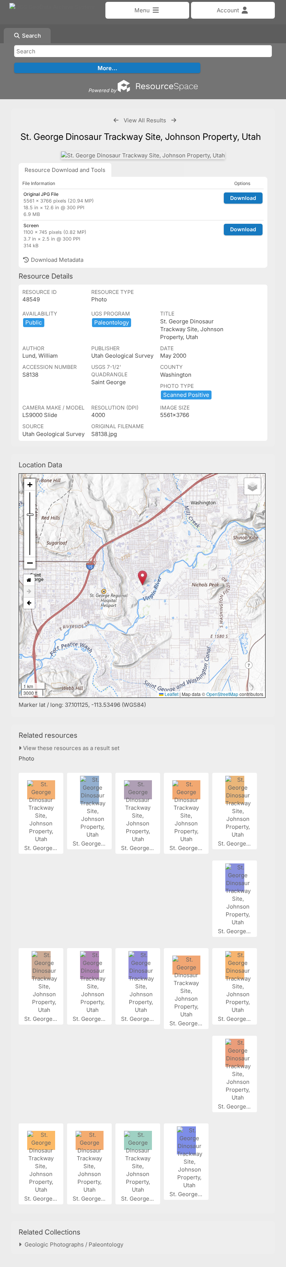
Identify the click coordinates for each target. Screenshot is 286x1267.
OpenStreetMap (222, 694)
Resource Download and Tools (65, 169)
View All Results (145, 120)
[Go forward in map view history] (29, 592)
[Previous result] (116, 120)
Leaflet (170, 694)
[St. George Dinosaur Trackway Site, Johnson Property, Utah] (143, 155)
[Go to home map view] (29, 580)
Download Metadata (56, 259)
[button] (142, 578)
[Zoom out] (29, 562)
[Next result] (174, 120)
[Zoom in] (29, 484)
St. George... (41, 848)
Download (243, 198)
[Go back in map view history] (29, 603)
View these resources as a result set (71, 748)
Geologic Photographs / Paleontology (72, 1244)
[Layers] (252, 486)
